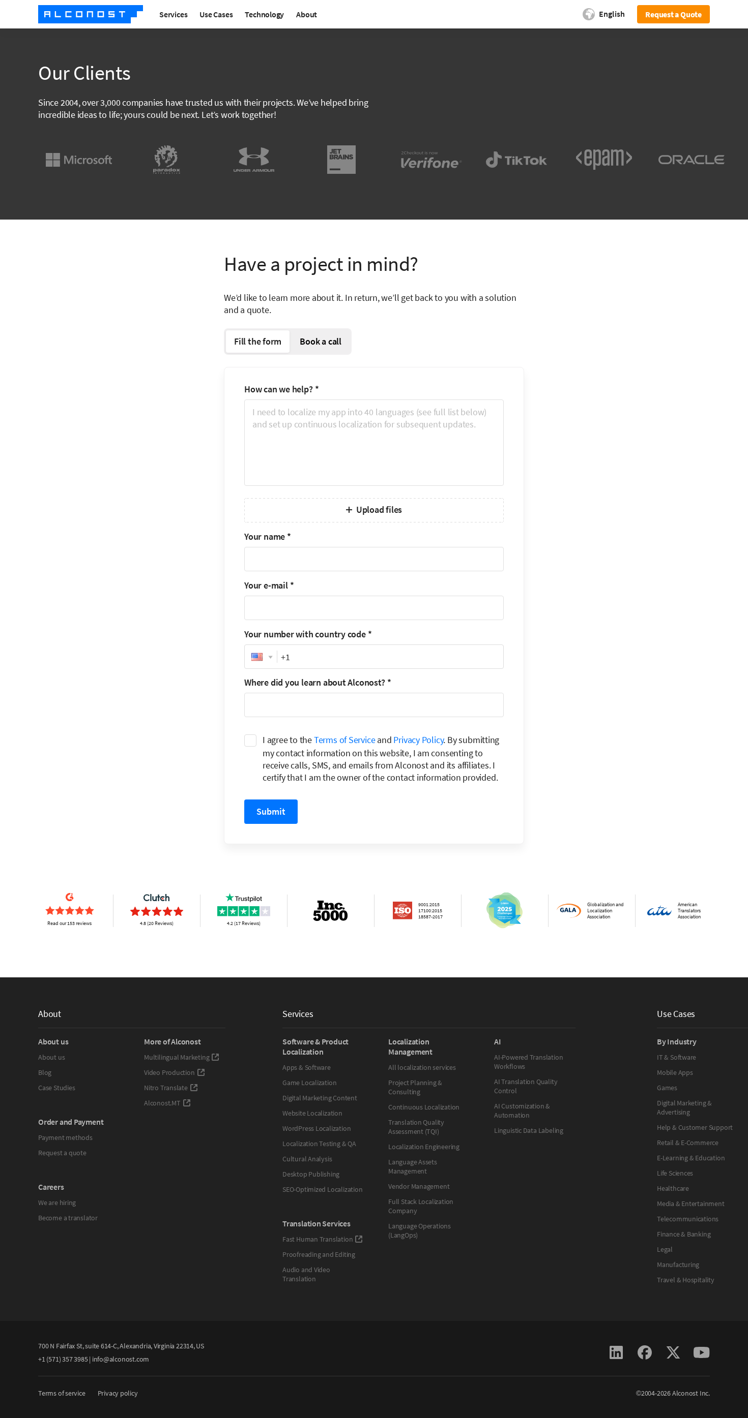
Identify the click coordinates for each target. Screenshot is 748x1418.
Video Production (169, 1072)
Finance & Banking (683, 1234)
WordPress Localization (316, 1128)
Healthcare (673, 1188)
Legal (665, 1249)
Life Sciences (675, 1173)
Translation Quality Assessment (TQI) (416, 1127)
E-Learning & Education (691, 1157)
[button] (261, 657)
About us (51, 1057)
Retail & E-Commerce (687, 1142)
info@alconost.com (120, 1359)
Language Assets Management (412, 1166)
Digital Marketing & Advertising (684, 1107)
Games (667, 1087)
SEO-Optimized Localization (322, 1189)
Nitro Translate (166, 1087)
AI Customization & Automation (522, 1110)
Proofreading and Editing (318, 1254)
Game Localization (309, 1082)
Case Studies (56, 1087)
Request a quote (62, 1152)
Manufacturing (678, 1264)
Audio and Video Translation (306, 1274)
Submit (270, 811)
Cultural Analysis (307, 1158)
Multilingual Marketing (176, 1057)
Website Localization (312, 1113)
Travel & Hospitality (685, 1279)
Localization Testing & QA (319, 1143)
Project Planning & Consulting (415, 1087)
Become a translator (68, 1217)
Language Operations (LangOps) (419, 1230)
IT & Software (676, 1057)
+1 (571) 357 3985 (63, 1359)
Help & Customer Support (695, 1127)
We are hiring (57, 1202)
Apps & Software (306, 1067)
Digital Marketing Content (319, 1097)
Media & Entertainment (691, 1203)
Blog (44, 1072)
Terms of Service (345, 740)
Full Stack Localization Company (420, 1206)
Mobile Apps (675, 1072)
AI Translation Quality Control (525, 1086)
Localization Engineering (423, 1146)
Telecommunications (687, 1218)
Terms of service (61, 1393)
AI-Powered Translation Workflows (528, 1062)
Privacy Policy (418, 740)
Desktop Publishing (310, 1174)
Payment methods (65, 1137)
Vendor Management (418, 1186)
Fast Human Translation (317, 1239)
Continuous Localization (423, 1107)
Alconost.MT (162, 1102)
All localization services (422, 1067)
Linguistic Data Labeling (528, 1130)
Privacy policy (118, 1393)
